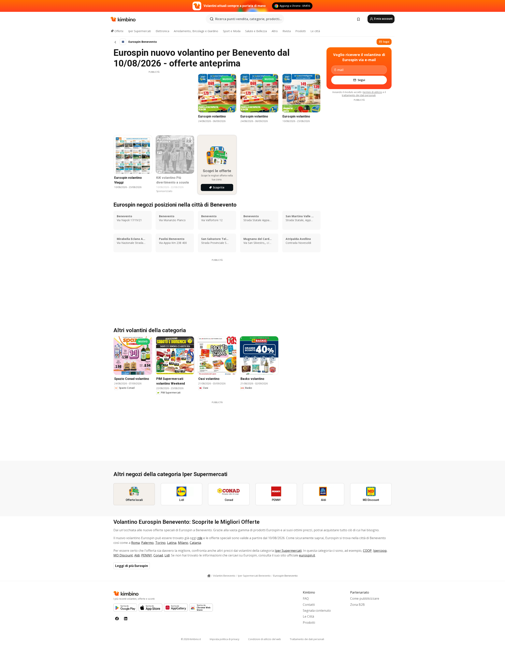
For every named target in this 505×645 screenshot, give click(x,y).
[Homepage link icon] (208, 575)
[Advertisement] (153, 101)
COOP (367, 550)
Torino (160, 543)
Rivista (286, 31)
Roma (135, 543)
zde (199, 538)
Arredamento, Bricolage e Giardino (196, 31)
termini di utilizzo (372, 92)
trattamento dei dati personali (359, 95)
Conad (158, 555)
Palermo (147, 543)
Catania (195, 543)
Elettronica (162, 31)
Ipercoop (380, 550)
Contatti (309, 604)
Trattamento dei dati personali (307, 639)
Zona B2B (357, 604)
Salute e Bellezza (256, 31)
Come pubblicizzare (364, 598)
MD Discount (123, 555)
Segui (386, 41)
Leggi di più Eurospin (131, 566)
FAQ (306, 598)
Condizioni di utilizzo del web (264, 639)
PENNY (146, 555)
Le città (315, 31)
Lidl (167, 555)
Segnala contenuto (317, 610)
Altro (275, 31)
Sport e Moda (231, 31)
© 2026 (191, 639)
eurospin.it (307, 555)
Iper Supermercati (139, 31)
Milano (183, 543)
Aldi (137, 555)
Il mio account (383, 18)
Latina (171, 543)
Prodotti (300, 31)
